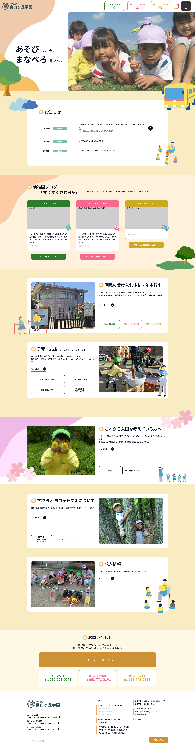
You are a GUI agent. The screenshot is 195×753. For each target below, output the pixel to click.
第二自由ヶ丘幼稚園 (137, 4)
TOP (98, 701)
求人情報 (138, 719)
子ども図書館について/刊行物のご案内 (111, 733)
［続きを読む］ (35, 246)
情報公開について (141, 715)
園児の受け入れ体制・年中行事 (109, 719)
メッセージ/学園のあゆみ (144, 708)
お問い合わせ (159, 740)
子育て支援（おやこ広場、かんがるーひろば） (114, 727)
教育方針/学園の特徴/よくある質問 (147, 712)
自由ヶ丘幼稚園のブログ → (48, 256)
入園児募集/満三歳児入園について (147, 704)
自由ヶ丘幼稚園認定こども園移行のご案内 (97, 131)
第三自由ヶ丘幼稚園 (160, 4)
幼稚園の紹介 (102, 722)
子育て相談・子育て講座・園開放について (112, 730)
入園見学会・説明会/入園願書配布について (150, 701)
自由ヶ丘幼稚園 (114, 4)
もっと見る (103, 305)
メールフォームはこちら (97, 660)
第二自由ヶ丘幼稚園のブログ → (97, 256)
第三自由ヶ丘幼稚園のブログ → (146, 245)
